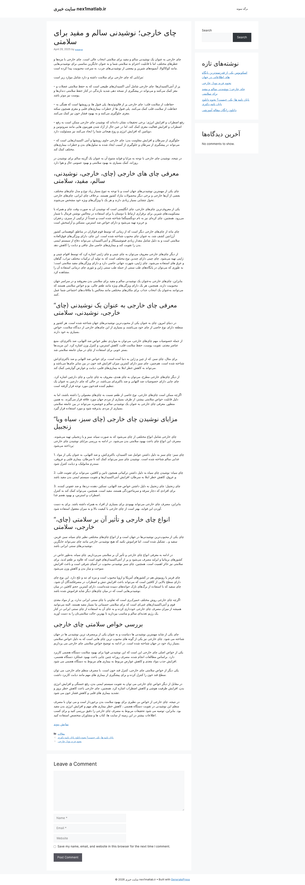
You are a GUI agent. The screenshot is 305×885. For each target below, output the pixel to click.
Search (207, 30)
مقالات (61, 733)
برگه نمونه (242, 8)
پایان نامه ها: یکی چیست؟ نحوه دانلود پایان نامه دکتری (85, 737)
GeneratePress (180, 879)
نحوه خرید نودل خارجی (70, 741)
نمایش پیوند (61, 724)
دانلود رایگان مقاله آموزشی (219, 110)
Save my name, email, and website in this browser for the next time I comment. (114, 846)
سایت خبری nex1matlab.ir (80, 8)
